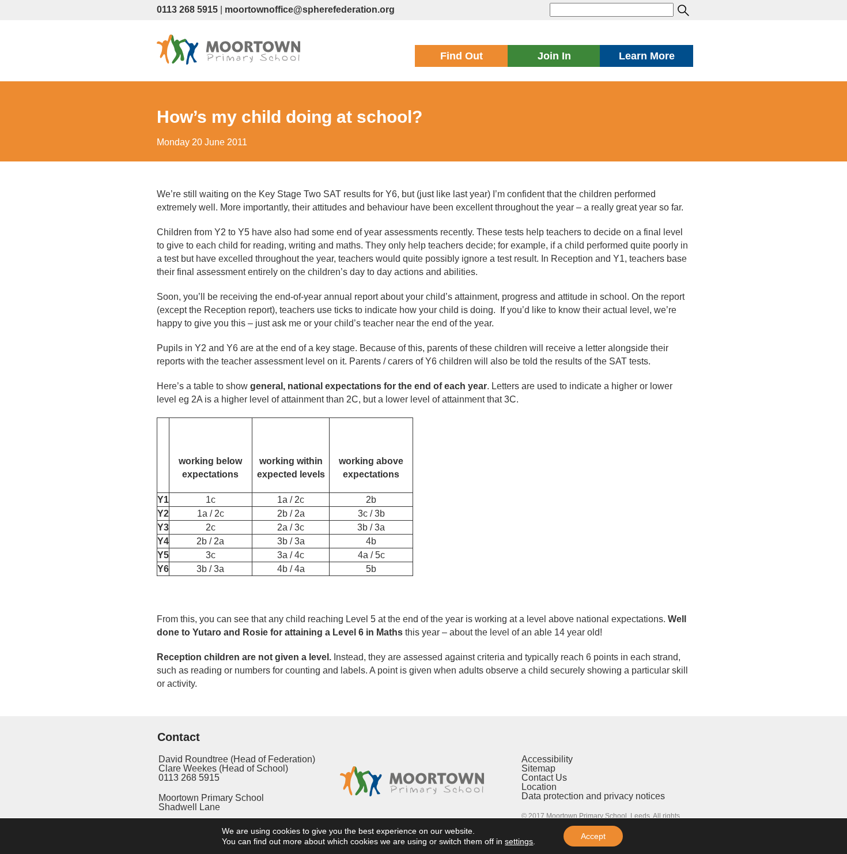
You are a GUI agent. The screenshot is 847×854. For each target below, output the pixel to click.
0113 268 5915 (187, 9)
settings (519, 841)
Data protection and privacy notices (593, 796)
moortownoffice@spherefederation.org (310, 9)
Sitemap (538, 768)
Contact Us (544, 777)
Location (539, 787)
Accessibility (547, 759)
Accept (593, 836)
